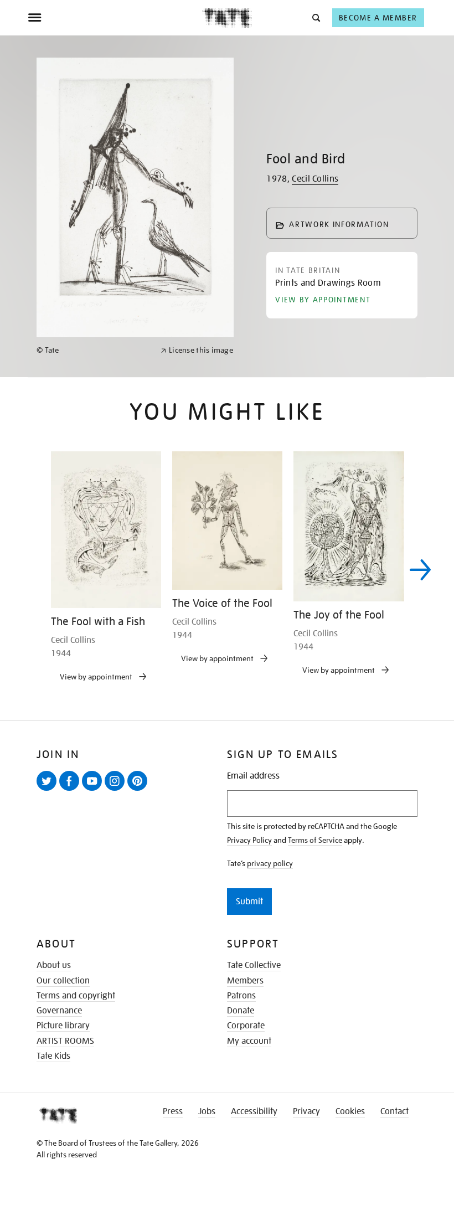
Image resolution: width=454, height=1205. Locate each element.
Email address (253, 776)
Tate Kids (53, 1056)
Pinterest (139, 790)
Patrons (241, 995)
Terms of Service (315, 840)
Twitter (48, 790)
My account (249, 1041)
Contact (394, 1111)
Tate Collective (254, 965)
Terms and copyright (76, 995)
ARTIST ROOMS (65, 1041)
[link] (94, 350)
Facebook (71, 790)
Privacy (306, 1111)
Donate (240, 1010)
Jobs (206, 1111)
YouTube (94, 790)
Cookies (350, 1111)
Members (245, 980)
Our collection (63, 980)
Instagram (117, 790)
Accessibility (254, 1111)
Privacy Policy (249, 840)
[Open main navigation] (115, 17)
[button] (315, 17)
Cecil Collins (315, 178)
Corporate (246, 1025)
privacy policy (270, 863)
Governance (59, 1010)
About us (54, 965)
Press (173, 1111)
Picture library (63, 1025)
